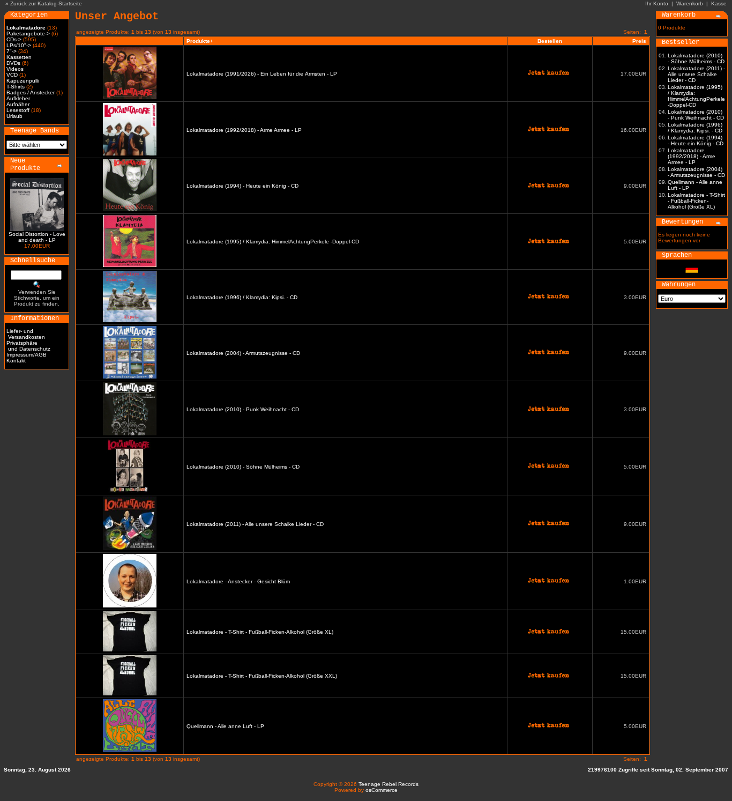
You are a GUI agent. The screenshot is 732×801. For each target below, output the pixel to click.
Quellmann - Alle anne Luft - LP (225, 726)
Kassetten (19, 57)
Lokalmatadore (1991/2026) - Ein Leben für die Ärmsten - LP (261, 74)
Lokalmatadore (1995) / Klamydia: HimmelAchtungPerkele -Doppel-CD (272, 241)
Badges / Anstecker (30, 92)
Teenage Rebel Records (388, 784)
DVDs (13, 63)
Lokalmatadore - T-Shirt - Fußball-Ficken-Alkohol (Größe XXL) (261, 676)
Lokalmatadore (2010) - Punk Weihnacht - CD (242, 409)
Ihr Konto (656, 3)
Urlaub (14, 116)
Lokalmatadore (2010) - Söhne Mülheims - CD (243, 467)
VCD (12, 75)
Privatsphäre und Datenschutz (28, 346)
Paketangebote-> (28, 33)
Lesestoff (17, 110)
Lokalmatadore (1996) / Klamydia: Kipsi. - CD (241, 297)
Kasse (719, 3)
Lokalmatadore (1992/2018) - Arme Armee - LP (244, 130)
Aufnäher (17, 104)
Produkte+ (199, 41)
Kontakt (16, 361)
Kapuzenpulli (22, 81)
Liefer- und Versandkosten (25, 334)
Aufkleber (18, 98)
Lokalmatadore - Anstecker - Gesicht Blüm (238, 581)
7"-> (11, 51)
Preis (639, 41)
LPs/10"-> (18, 45)
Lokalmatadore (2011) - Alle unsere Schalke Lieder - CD (255, 524)
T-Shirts (15, 87)
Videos (15, 69)
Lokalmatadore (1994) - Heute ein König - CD (242, 186)
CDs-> (13, 39)
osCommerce (381, 790)
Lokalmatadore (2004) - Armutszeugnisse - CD (243, 353)
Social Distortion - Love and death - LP (37, 237)
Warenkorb (689, 3)
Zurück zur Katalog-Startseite (46, 3)
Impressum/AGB (26, 355)
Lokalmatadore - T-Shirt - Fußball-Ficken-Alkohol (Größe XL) (259, 632)
